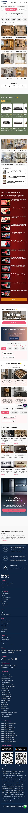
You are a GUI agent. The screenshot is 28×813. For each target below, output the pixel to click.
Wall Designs (4, 702)
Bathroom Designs (5, 692)
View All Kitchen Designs (17, 346)
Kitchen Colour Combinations (8, 779)
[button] (22, 405)
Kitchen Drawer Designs (8, 798)
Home (2, 6)
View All (14, 299)
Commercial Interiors (6, 621)
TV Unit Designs (5, 690)
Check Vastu (14, 87)
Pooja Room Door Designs (18, 784)
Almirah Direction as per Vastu (12, 792)
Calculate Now (14, 322)
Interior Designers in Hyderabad (8, 741)
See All (24, 168)
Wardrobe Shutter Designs (8, 800)
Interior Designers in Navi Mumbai (9, 735)
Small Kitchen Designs (13, 794)
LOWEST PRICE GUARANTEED (17, 547)
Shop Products (5, 87)
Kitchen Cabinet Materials (19, 796)
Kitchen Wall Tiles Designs (7, 684)
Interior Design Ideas (8, 6)
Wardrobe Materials (18, 798)
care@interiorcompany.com (7, 643)
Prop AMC (3, 601)
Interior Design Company (7, 583)
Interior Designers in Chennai (8, 739)
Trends (2, 587)
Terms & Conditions (5, 614)
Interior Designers (5, 585)
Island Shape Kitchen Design (8, 357)
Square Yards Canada (6, 597)
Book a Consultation (14, 338)
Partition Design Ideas (20, 779)
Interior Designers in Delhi (7, 725)
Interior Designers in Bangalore (8, 723)
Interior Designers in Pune (7, 729)
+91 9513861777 (5, 639)
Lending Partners (5, 627)
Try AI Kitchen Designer (14, 510)
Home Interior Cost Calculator (8, 667)
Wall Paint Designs (5, 700)
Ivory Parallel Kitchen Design (8, 421)
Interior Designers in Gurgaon (8, 727)
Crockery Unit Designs (6, 714)
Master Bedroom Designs (7, 680)
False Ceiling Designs (6, 698)
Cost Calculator (22, 87)
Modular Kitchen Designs (7, 676)
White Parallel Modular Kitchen (7, 78)
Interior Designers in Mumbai (8, 733)
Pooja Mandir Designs (6, 694)
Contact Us (3, 625)
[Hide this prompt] (17, 404)
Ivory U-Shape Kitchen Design (9, 417)
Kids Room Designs (5, 682)
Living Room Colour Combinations (16, 775)
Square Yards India (5, 599)
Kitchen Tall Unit (9, 796)
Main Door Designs (15, 782)
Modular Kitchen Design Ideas (19, 6)
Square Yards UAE (5, 593)
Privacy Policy (4, 623)
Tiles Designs (4, 706)
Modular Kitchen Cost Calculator (9, 665)
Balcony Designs (5, 688)
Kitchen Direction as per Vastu (16, 786)
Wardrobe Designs (5, 678)
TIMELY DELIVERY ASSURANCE (17, 556)
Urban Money (4, 603)
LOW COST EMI (13, 565)
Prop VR (3, 595)
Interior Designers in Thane (7, 737)
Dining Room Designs (6, 696)
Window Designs (5, 704)
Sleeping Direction (6, 782)
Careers (3, 631)
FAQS (2, 612)
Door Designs (4, 710)
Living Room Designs (6, 674)
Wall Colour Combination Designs (9, 712)
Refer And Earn (4, 629)
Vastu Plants (9, 784)
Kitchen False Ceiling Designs (8, 686)
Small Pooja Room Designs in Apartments (11, 788)
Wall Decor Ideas (5, 786)
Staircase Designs (5, 708)
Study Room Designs (6, 716)
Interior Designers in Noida (7, 731)
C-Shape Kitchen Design (7, 353)
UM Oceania (4, 605)
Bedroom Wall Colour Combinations (9, 771)
